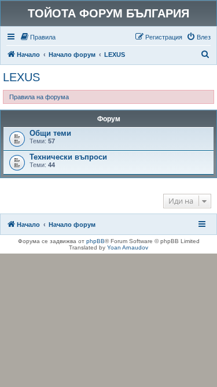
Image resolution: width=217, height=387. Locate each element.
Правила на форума (39, 96)
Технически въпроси (68, 157)
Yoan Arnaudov (127, 247)
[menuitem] (38, 37)
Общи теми (50, 133)
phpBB (95, 241)
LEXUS (21, 77)
